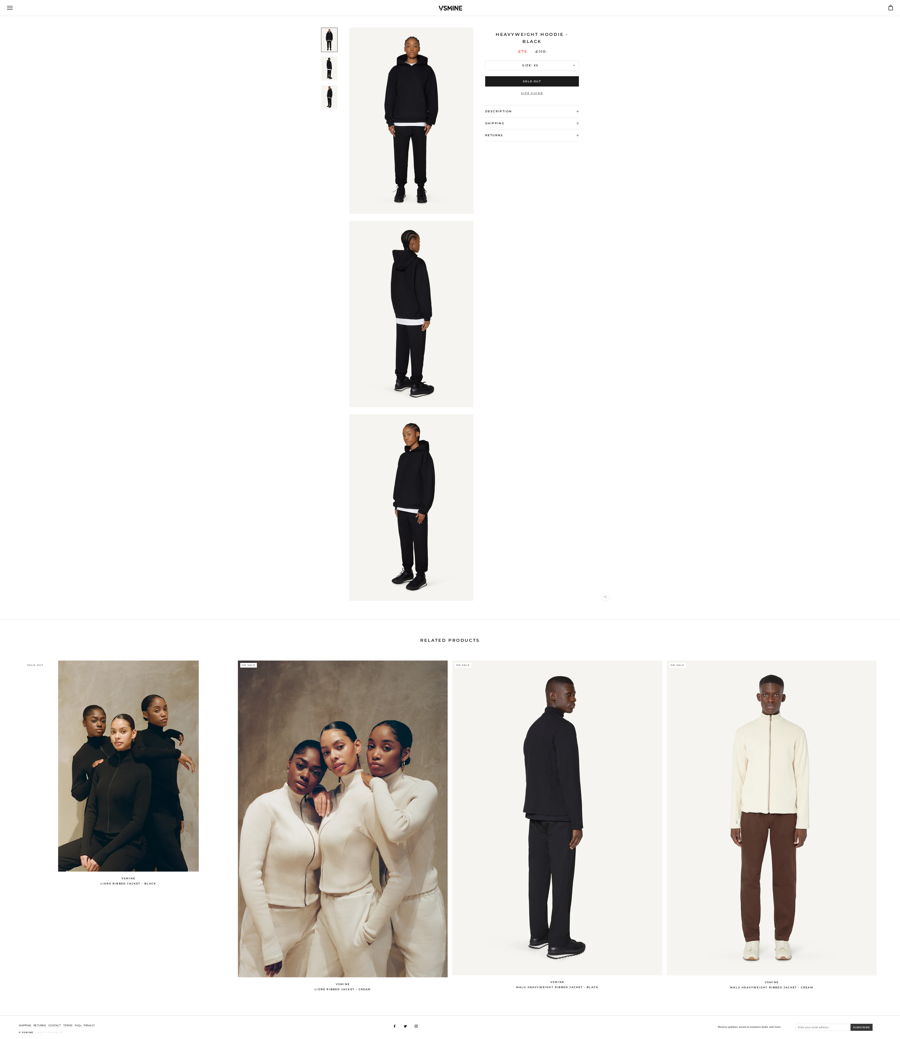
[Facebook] (394, 1026)
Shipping (494, 123)
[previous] (14, 823)
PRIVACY (89, 1025)
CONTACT (54, 1025)
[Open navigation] (10, 8)
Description (498, 111)
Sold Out (532, 81)
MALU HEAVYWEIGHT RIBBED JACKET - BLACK (557, 987)
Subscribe (861, 1027)
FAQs (78, 1025)
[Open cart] (891, 8)
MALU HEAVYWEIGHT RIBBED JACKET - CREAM (771, 987)
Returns (494, 135)
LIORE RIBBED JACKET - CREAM (343, 989)
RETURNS (40, 1025)
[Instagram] (416, 1026)
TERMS (67, 1025)
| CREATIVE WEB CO (48, 1032)
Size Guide (532, 93)
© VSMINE (26, 1032)
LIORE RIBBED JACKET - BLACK (128, 883)
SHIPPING (25, 1025)
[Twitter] (405, 1026)
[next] (885, 823)
